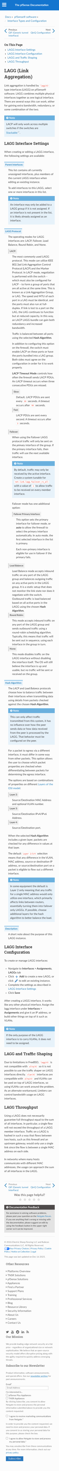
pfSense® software (25, 17)
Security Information (19, 1311)
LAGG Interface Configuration (25, 53)
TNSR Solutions (17, 1275)
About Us (12, 1315)
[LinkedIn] (22, 1332)
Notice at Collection (20, 1252)
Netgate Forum (44, 1216)
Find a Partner (16, 1287)
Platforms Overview (19, 1271)
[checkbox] (29, 1397)
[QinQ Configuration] (53, 31)
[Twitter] (7, 1332)
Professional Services (20, 1299)
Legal (33, 1252)
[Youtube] (12, 1332)
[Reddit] (17, 1332)
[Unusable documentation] (20, 1199)
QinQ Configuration (41, 33)
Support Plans (16, 1291)
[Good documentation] (34, 1199)
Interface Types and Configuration (27, 21)
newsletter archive (39, 1376)
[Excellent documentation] (38, 1199)
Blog (10, 1303)
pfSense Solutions (18, 1279)
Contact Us (14, 1323)
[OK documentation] (29, 1199)
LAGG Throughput (18, 61)
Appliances (13, 1283)
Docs (8, 17)
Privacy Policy (36, 1249)
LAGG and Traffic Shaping (22, 57)
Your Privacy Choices (19, 1249)
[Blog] (27, 1332)
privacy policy (12, 1453)
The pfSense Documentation (32, 5)
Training (12, 1295)
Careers (12, 1319)
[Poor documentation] (25, 1199)
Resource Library (17, 1307)
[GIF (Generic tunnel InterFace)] (5, 31)
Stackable (11, 132)
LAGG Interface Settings (21, 50)
